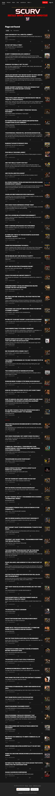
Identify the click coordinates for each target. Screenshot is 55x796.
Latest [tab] (7, 30)
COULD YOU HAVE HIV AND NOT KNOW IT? (18, 275)
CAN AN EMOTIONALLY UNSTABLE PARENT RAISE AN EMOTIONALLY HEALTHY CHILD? (21, 598)
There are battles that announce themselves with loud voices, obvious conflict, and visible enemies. (22, 531)
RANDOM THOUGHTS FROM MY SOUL (16, 143)
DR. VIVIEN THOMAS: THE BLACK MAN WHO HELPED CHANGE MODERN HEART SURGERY (24, 183)
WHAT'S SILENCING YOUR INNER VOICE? (17, 706)
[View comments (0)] (19, 50)
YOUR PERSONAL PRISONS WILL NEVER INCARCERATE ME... (23, 133)
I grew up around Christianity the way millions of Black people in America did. (23, 155)
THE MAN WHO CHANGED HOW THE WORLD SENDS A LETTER (20, 719)
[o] (47, 36)
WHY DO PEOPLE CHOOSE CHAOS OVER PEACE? (20, 488)
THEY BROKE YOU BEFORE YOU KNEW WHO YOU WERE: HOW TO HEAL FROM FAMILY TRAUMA (22, 438)
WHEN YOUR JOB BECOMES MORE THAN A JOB (17, 403)
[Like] (6, 71)
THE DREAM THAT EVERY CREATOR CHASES (15, 679)
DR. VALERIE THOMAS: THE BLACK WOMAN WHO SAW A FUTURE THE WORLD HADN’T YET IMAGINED (22, 411)
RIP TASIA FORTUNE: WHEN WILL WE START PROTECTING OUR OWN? (22, 297)
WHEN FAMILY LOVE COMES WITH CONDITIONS (17, 353)
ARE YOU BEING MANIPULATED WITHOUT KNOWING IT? (22, 518)
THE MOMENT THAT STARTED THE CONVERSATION (17, 312)
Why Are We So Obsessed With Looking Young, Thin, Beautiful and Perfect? (23, 383)
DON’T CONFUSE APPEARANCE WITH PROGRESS (20, 226)
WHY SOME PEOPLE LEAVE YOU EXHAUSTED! (19, 697)
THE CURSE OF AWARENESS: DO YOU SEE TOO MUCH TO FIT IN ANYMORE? (24, 361)
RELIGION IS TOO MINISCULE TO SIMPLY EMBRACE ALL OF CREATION (22, 737)
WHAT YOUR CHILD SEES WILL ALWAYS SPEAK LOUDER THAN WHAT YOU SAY (23, 601)
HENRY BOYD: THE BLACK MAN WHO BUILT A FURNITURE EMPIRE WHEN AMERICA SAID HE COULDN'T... (22, 628)
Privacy (26, 785)
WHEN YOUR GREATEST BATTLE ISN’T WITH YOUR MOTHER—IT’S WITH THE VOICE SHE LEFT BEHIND (23, 554)
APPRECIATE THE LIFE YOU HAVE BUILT (14, 145)
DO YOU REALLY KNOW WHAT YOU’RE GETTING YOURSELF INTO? (21, 175)
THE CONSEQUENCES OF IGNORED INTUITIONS (19, 371)
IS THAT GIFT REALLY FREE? (13, 45)
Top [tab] (11, 30)
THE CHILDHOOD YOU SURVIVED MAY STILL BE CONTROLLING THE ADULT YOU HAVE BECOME (23, 428)
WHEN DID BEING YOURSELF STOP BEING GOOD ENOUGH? (22, 381)
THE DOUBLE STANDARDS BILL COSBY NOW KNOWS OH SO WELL (23, 687)
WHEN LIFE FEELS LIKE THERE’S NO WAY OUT (16, 392)
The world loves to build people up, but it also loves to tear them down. (22, 690)
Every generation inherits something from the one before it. (20, 661)
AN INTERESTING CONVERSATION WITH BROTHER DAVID (19, 774)
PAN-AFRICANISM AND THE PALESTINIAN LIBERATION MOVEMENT (21, 726)
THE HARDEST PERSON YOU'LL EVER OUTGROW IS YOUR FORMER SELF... (22, 508)
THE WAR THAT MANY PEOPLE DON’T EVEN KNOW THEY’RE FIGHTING (22, 670)
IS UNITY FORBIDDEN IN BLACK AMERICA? (17, 54)
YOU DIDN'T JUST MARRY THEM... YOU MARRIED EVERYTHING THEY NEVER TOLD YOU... (24, 540)
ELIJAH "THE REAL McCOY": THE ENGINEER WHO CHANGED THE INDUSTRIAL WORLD (23, 497)
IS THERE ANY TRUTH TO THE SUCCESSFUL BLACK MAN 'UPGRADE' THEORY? (22, 235)
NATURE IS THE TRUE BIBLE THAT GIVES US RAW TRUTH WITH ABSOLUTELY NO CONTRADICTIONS (24, 763)
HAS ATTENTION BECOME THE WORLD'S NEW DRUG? (21, 618)
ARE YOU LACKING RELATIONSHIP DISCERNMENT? (20, 215)
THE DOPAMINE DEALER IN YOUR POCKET (17, 459)
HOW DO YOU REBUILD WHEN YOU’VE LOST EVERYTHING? (23, 390)
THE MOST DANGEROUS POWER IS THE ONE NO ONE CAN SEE (20, 520)
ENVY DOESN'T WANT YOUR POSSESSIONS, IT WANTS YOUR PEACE (23, 528)
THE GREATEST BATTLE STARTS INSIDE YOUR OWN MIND (19, 699)
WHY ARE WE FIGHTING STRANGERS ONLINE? (19, 266)
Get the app (34, 789)
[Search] (48, 30)
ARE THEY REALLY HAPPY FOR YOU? (16, 163)
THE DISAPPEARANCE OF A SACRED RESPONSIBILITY (18, 590)
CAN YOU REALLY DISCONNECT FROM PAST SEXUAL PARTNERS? (21, 110)
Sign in (51, 2)
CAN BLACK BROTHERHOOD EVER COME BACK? (19, 194)
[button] (3, 2)
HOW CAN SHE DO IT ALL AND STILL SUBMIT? (19, 34)
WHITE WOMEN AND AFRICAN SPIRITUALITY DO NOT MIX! (22, 746)
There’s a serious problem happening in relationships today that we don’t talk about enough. (23, 217)
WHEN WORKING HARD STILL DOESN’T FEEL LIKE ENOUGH (19, 227)
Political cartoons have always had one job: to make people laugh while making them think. (22, 343)
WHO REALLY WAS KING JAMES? (15, 152)
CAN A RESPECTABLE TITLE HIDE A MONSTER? (19, 328)
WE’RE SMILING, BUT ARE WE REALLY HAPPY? (19, 256)
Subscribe (45, 2)
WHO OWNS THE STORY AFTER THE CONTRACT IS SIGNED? (23, 677)
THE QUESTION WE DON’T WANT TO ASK (15, 238)
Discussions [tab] (16, 30)
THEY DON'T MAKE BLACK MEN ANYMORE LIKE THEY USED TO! (23, 587)
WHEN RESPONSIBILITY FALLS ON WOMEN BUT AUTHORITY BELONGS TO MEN (23, 37)
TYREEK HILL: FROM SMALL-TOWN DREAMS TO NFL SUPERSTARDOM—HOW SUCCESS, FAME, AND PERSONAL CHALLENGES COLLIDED (22, 448)
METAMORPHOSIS (9, 90)
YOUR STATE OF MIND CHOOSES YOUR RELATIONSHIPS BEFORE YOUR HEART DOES (22, 649)
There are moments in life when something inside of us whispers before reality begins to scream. (23, 373)
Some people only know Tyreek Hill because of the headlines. (20, 452)
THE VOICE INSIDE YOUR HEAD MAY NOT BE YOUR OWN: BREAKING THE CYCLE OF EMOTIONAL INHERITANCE (22, 551)
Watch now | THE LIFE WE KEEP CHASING (15, 511)
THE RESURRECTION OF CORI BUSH (15, 609)
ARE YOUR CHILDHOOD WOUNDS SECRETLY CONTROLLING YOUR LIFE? (23, 424)
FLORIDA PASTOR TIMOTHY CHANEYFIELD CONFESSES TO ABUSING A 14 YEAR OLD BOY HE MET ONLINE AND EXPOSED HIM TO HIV (23, 331)
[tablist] (12, 30)
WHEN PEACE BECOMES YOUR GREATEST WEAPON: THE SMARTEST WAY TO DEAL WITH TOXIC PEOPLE (23, 641)
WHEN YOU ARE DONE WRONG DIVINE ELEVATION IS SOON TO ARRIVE (24, 754)
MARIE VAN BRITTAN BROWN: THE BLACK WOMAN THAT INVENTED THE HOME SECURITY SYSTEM (22, 88)
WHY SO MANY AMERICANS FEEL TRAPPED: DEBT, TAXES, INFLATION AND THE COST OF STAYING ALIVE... (23, 67)
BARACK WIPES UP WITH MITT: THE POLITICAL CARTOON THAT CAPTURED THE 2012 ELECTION (22, 339)
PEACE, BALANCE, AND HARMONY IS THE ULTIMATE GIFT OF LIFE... (23, 563)
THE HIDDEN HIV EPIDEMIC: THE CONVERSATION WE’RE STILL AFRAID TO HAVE (23, 278)
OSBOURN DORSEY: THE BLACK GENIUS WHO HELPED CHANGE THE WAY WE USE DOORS (21, 286)
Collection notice (37, 785)
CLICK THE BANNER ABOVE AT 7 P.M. (14, 289)
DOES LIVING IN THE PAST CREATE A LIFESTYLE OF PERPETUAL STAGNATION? (20, 469)
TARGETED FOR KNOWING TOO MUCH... (17, 245)
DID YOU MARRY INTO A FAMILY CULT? (16, 351)
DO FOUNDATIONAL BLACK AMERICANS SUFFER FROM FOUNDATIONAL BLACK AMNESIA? (21, 121)
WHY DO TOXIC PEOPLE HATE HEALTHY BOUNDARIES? (22, 638)
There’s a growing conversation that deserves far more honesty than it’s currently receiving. (22, 125)
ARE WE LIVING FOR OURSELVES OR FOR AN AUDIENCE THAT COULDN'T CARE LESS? (23, 258)
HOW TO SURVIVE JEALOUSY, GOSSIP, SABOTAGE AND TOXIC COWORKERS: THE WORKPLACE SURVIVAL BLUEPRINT (24, 400)
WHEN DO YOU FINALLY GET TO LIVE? (16, 64)
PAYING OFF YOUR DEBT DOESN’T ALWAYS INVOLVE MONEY (23, 319)
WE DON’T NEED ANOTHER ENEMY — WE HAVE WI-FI (18, 268)
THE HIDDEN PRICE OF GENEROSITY (14, 47)
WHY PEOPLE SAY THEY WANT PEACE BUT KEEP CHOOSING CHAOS (21, 489)
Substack (20, 793)
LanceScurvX (12, 39)
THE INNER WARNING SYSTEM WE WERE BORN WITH (18, 708)
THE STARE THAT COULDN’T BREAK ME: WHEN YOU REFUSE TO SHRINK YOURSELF (23, 309)
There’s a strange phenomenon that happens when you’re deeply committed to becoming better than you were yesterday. (24, 207)
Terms (30, 785)
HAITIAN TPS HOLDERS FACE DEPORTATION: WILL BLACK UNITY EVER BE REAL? (22, 575)
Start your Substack (24, 789)
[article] (27, 38)
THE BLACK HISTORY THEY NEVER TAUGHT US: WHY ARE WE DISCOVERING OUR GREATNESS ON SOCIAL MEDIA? (23, 75)
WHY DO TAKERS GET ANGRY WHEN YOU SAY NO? (20, 479)
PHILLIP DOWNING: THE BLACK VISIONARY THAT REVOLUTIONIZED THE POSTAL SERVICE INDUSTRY (20, 716)
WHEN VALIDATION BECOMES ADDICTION (15, 652)
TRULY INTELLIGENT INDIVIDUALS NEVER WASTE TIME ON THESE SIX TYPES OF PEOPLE (23, 98)
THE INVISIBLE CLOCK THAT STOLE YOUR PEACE (20, 659)
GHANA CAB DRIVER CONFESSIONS (16, 772)
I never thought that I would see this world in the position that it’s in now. (23, 321)
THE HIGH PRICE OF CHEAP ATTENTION (15, 620)
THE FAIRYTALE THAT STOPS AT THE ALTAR (15, 543)
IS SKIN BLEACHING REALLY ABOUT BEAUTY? (19, 668)
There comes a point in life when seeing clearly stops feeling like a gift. (22, 363)
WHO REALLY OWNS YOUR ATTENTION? (15, 461)
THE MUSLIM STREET (10, 611)
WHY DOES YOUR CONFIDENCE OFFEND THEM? (19, 205)
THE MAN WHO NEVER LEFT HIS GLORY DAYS (16, 471)
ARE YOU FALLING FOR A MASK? (15, 173)
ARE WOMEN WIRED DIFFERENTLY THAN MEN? (16, 113)
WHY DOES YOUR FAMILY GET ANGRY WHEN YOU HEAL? (22, 436)
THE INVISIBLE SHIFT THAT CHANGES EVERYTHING (17, 480)
